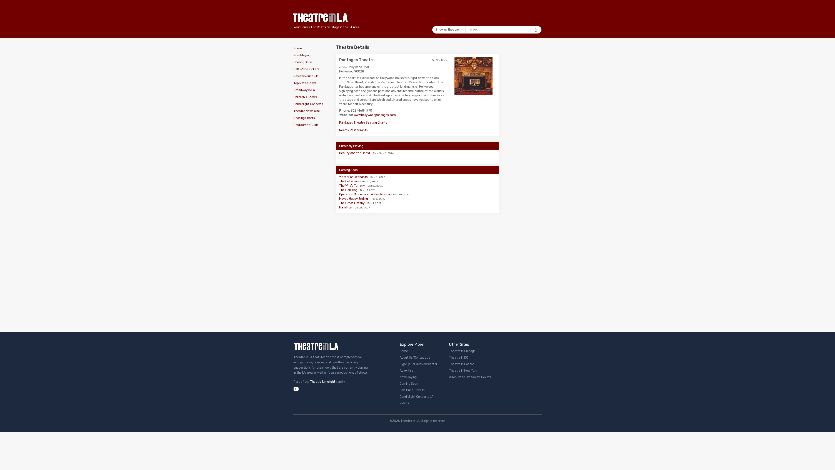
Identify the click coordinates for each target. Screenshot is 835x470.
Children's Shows (305, 97)
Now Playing (302, 55)
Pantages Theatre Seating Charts (363, 122)
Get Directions (439, 60)
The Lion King (348, 190)
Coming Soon (303, 62)
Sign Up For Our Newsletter (418, 364)
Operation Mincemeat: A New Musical (365, 194)
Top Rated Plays (305, 83)
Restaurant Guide (306, 125)
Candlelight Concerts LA (416, 397)
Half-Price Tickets (306, 69)
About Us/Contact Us (415, 357)
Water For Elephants (353, 177)
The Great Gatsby (352, 203)
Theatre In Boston (461, 364)
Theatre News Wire (307, 111)
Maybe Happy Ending (354, 199)
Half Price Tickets (412, 390)
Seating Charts (304, 118)
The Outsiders (349, 181)
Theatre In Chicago (462, 351)
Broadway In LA (304, 90)
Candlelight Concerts (308, 104)
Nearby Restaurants (353, 130)
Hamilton (346, 207)
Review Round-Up (306, 76)
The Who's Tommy (352, 186)
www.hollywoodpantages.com (375, 115)
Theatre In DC (458, 357)
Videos (404, 403)
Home (298, 48)
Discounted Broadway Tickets (470, 377)
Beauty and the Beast (355, 153)
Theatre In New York (463, 371)
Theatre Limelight (322, 382)
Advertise (406, 371)
